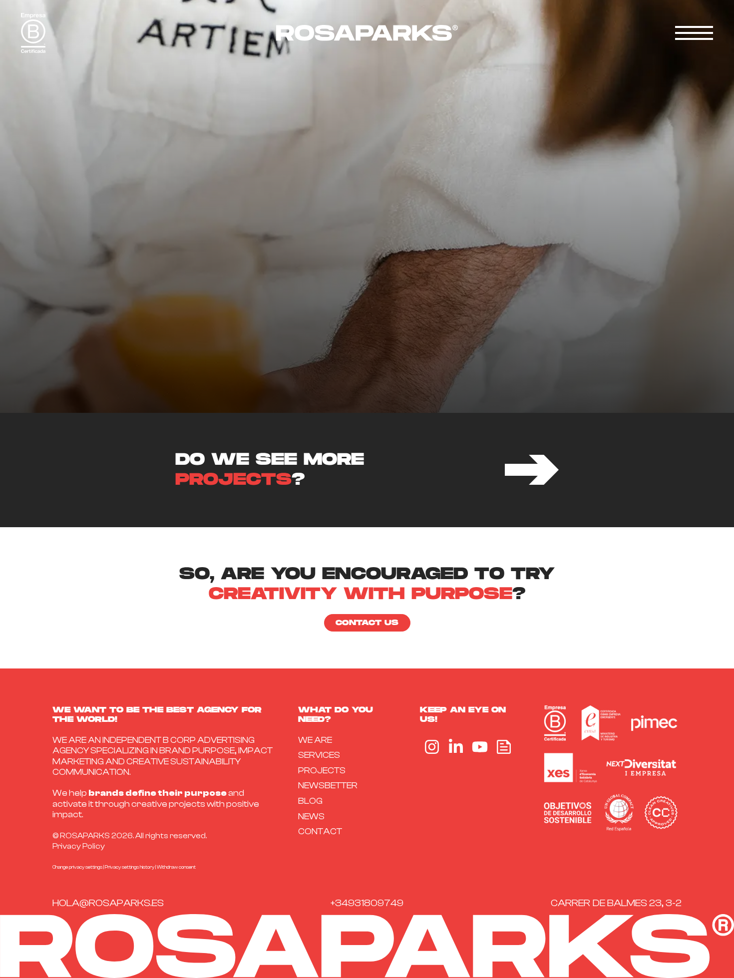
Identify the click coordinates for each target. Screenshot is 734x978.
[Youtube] (480, 747)
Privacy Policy (78, 846)
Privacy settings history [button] (129, 867)
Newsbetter (328, 785)
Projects (322, 770)
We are (315, 740)
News (311, 816)
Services (319, 755)
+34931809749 (367, 903)
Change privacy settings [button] (77, 867)
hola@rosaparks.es (108, 903)
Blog (310, 801)
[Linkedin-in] (456, 747)
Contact (320, 831)
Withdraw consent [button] (176, 867)
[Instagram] (432, 747)
